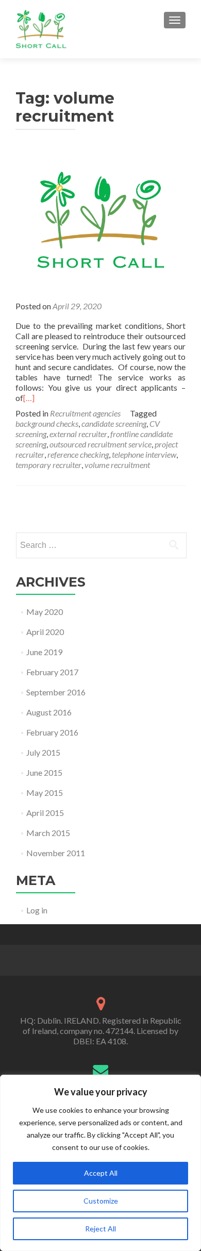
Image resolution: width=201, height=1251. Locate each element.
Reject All (100, 1228)
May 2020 (44, 611)
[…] (29, 398)
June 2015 (44, 772)
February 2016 (52, 732)
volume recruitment (117, 465)
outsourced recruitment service (100, 444)
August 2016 (49, 712)
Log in (36, 910)
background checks (46, 423)
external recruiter (78, 434)
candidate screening (113, 423)
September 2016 (56, 692)
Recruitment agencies (85, 413)
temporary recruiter (48, 465)
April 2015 (45, 813)
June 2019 (44, 652)
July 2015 (43, 752)
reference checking (78, 454)
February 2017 (52, 672)
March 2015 (48, 833)
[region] (100, 1163)
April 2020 (45, 632)
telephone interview (144, 454)
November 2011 (55, 853)
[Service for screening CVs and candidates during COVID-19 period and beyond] (100, 219)
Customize (100, 1200)
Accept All (101, 1173)
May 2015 (44, 792)
